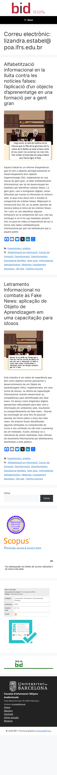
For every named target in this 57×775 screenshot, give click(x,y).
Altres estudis (11, 717)
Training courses (34, 268)
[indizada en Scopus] (17, 544)
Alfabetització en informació (22, 252)
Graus (7, 707)
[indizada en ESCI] (16, 536)
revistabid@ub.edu (18, 704)
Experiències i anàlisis (19, 248)
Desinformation (39, 256)
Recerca (8, 721)
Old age (20, 268)
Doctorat (8, 714)
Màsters (8, 711)
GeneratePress (44, 731)
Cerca (7, 493)
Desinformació (22, 256)
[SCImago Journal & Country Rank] (22, 548)
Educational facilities (15, 260)
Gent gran (32, 260)
